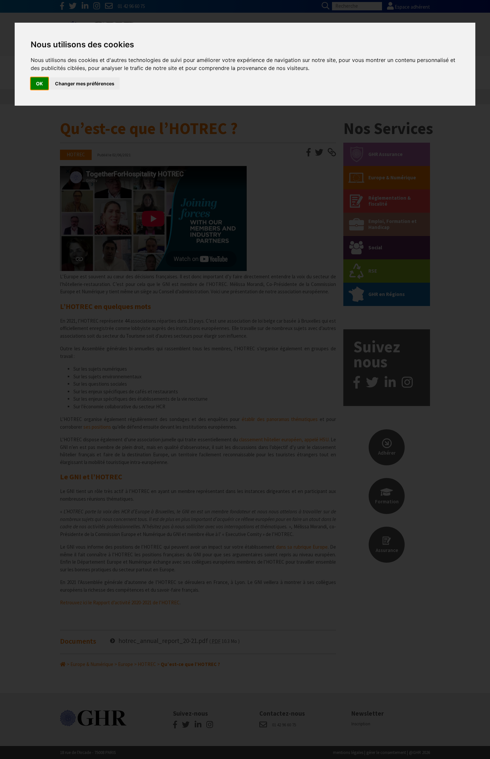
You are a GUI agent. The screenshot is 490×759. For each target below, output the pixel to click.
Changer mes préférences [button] (84, 83)
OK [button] (39, 83)
